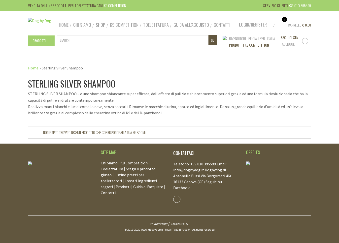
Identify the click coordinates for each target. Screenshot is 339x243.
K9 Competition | (135, 162)
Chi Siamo (82, 25)
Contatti (222, 25)
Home (63, 25)
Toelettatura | (113, 168)
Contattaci (183, 153)
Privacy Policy (159, 224)
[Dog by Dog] (39, 20)
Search (64, 40)
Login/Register (253, 24)
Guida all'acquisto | (149, 186)
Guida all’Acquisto (191, 25)
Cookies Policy (179, 224)
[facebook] (305, 41)
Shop (100, 25)
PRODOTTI (39, 40)
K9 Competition (124, 25)
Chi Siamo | (110, 162)
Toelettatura (156, 25)
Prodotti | (124, 186)
